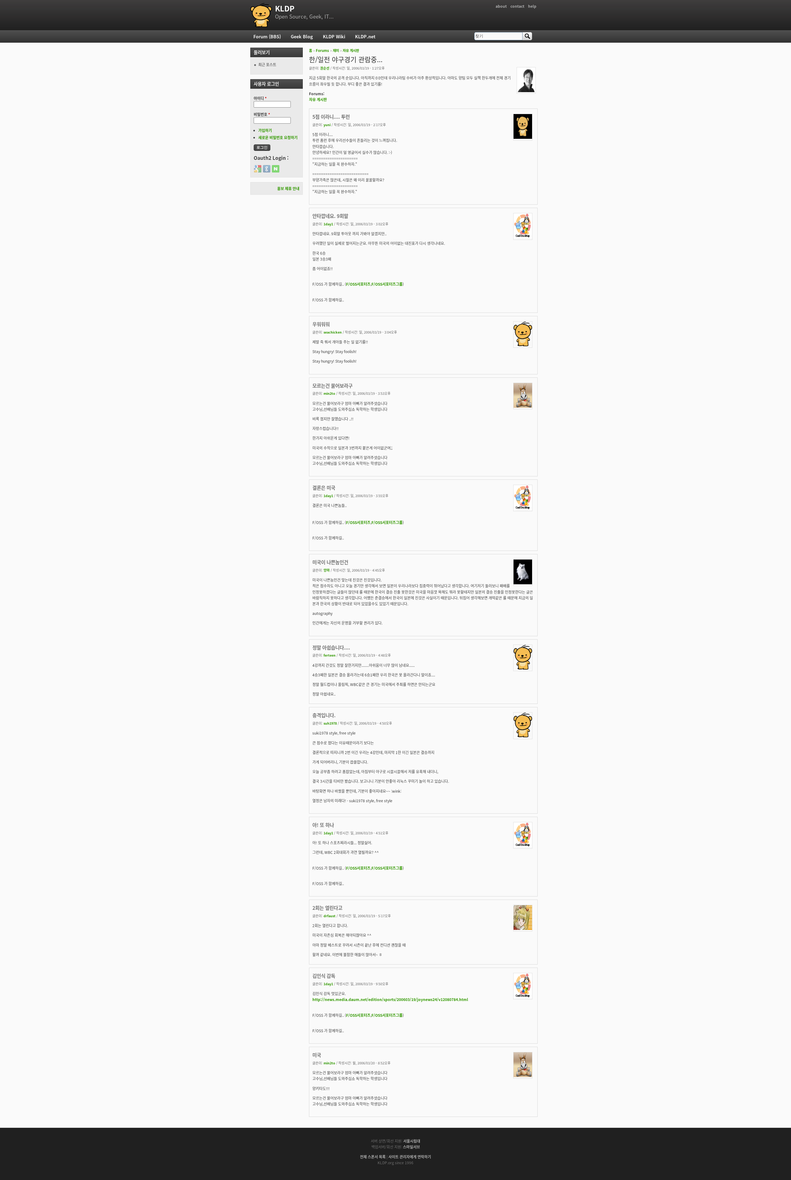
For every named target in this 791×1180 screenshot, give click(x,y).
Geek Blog (302, 36)
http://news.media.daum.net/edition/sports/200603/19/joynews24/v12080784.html (390, 999)
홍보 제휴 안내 (288, 188)
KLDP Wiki (334, 36)
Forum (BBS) (267, 36)
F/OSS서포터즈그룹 (387, 284)
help (532, 6)
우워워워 (321, 324)
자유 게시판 (351, 50)
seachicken (333, 332)
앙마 (327, 570)
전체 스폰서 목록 (373, 1156)
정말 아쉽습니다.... (331, 647)
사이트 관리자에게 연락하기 (409, 1156)
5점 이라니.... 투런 (331, 116)
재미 (336, 50)
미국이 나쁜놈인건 (330, 562)
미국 (316, 1054)
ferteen (330, 655)
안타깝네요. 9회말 (330, 215)
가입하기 (265, 130)
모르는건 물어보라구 (332, 385)
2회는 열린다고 (327, 907)
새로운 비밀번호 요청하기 (278, 137)
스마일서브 (411, 1146)
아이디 (260, 98)
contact (517, 6)
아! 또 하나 (323, 824)
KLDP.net (365, 36)
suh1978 (330, 723)
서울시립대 (411, 1141)
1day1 (328, 223)
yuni (327, 124)
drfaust (330, 915)
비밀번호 (262, 114)
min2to (329, 393)
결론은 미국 (323, 487)
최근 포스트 (267, 64)
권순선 (324, 68)
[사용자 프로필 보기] (526, 90)
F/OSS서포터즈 (358, 284)
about (501, 6)
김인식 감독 (323, 975)
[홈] (261, 15)
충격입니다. (324, 715)
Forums (322, 50)
